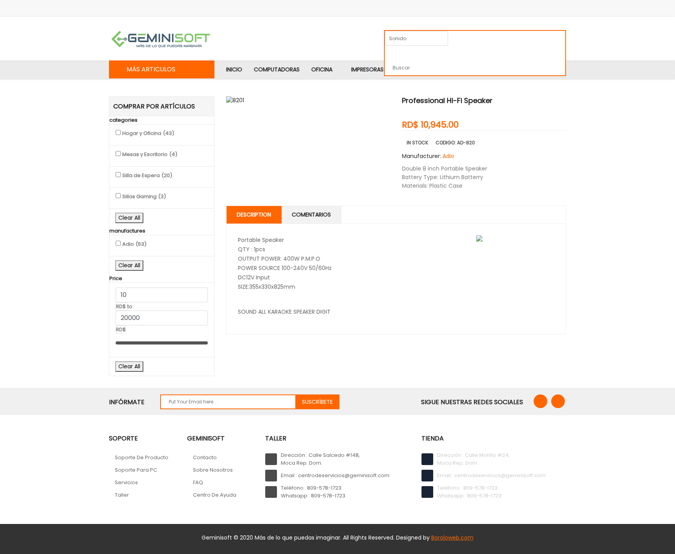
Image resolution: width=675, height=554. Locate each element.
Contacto (205, 457)
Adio (448, 156)
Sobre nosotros (213, 470)
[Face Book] (540, 401)
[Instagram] (558, 401)
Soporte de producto (141, 457)
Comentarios (311, 214)
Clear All (129, 218)
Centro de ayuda (214, 495)
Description (254, 214)
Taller (122, 495)
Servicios (126, 482)
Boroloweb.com (452, 538)
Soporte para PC (136, 470)
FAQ (198, 482)
